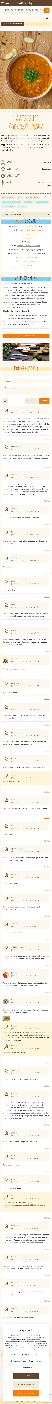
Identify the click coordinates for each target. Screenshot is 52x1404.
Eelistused (36, 1361)
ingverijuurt (35, 230)
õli (28, 242)
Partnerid (27, 1368)
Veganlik (28, 202)
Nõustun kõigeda (26, 1393)
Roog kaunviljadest (11, 202)
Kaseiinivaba (8, 206)
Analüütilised (34, 1355)
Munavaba (22, 206)
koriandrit (22, 268)
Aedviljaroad (8, 197)
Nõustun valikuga (26, 1384)
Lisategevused (12, 214)
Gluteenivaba (32, 197)
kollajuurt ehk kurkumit (28, 246)
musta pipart (30, 261)
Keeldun (26, 1376)
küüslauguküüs (27, 238)
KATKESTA (31, 401)
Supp (20, 197)
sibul (27, 234)
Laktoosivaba (42, 202)
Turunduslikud (19, 1361)
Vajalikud (18, 1355)
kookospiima (31, 257)
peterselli (38, 268)
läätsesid (28, 226)
